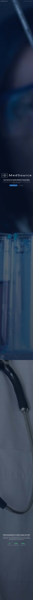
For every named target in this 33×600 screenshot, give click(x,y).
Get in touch (21, 185)
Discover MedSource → (13, 185)
